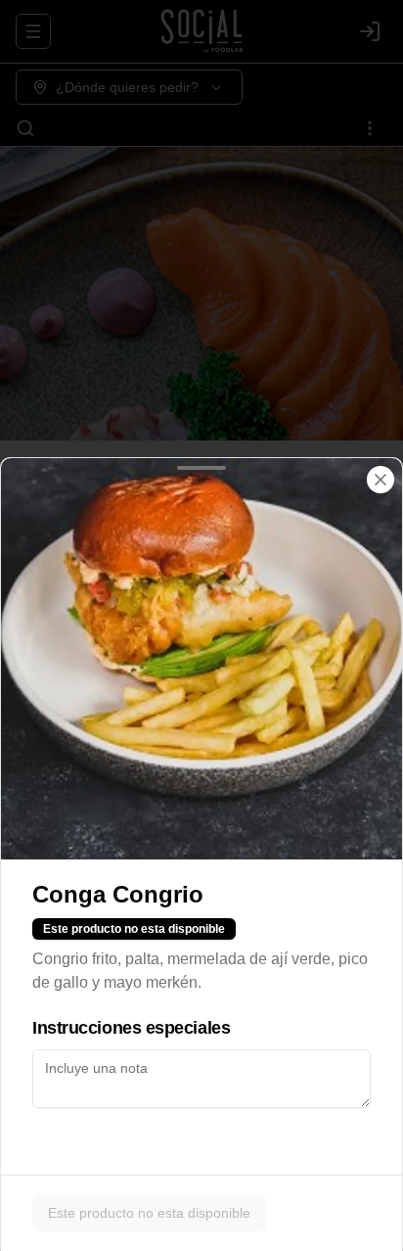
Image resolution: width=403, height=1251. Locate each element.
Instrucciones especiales (131, 1028)
